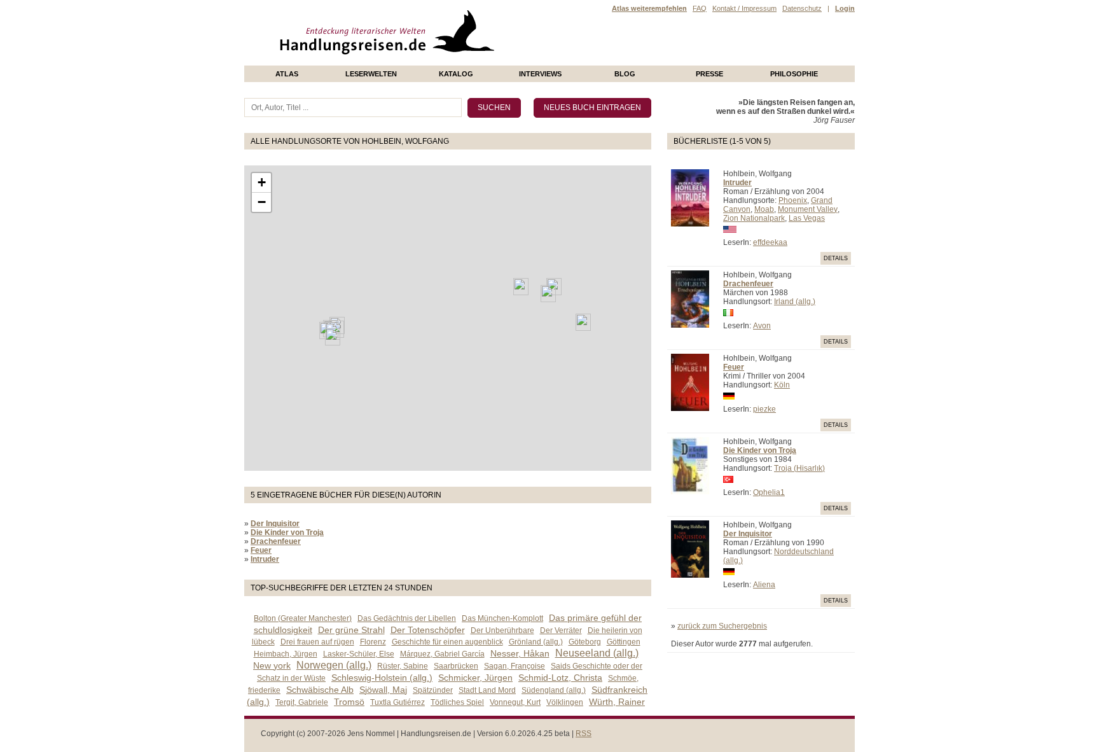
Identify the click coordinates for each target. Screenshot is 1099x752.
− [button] (262, 202)
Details (836, 258)
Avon (762, 325)
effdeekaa (770, 242)
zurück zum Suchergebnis (722, 626)
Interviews (540, 74)
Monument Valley (808, 209)
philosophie (794, 74)
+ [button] (262, 182)
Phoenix (792, 200)
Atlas (286, 74)
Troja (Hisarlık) (799, 468)
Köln (782, 384)
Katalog (456, 74)
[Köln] (548, 293)
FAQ (700, 8)
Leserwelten (371, 74)
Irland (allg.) (794, 301)
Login (845, 8)
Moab (764, 209)
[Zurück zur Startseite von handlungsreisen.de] (479, 61)
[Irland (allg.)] (521, 286)
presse (709, 74)
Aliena (764, 584)
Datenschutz (802, 8)
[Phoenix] (332, 336)
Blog (624, 74)
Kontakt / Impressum (744, 8)
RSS (583, 733)
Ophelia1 (769, 492)
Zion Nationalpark (754, 218)
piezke (764, 409)
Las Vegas (807, 218)
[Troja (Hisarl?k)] (583, 322)
